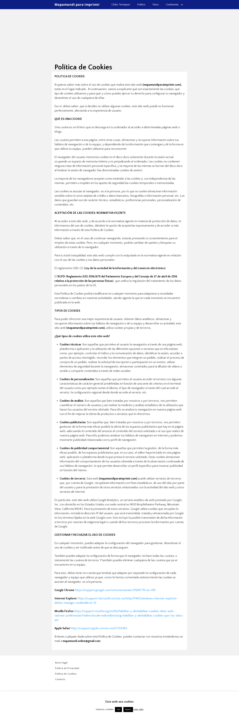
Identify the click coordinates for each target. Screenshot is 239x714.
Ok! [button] (118, 709)
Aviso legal (61, 662)
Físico (156, 4)
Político (141, 4)
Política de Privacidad (67, 668)
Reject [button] (128, 709)
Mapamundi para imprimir (77, 4)
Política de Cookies (66, 674)
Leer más (138, 709)
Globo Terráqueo (120, 4)
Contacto (60, 679)
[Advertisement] (119, 33)
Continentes (172, 4)
